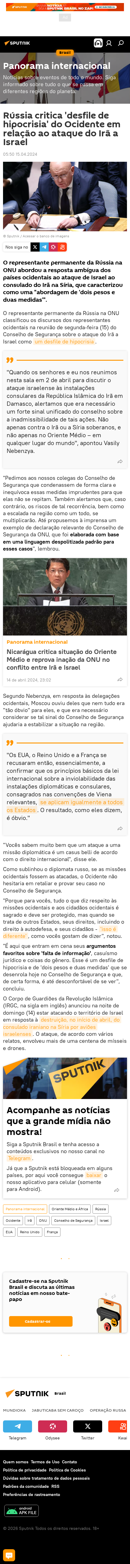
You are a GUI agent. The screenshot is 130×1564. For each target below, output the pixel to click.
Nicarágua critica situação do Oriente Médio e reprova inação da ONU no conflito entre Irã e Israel (62, 659)
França (52, 1232)
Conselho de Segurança (73, 1220)
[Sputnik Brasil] (18, 45)
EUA (9, 1232)
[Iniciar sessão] (109, 43)
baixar (93, 1175)
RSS (55, 1486)
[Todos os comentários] (9, 1555)
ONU (43, 1220)
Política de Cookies (67, 1470)
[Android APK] (21, 1511)
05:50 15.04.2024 (20, 154)
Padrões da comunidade (26, 1486)
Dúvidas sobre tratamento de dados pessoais (46, 1478)
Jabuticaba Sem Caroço (58, 1410)
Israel (104, 1220)
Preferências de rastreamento (31, 1494)
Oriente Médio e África (70, 1209)
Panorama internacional (37, 642)
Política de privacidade (25, 1470)
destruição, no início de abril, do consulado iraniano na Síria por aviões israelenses (62, 1026)
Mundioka (14, 1410)
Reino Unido (30, 1232)
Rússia (100, 1209)
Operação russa (108, 1410)
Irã (30, 1220)
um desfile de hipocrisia (64, 341)
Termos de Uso (45, 1462)
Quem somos (15, 1462)
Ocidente (13, 1220)
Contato (69, 1462)
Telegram (19, 1158)
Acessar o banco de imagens (46, 236)
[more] (120, 461)
